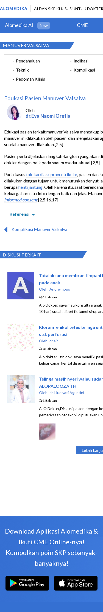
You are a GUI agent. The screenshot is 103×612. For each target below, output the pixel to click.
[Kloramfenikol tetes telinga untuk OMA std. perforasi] (21, 349)
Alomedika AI (19, 25)
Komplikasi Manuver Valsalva (39, 229)
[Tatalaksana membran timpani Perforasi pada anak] (20, 297)
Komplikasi (84, 69)
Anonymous (59, 289)
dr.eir (53, 340)
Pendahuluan (28, 60)
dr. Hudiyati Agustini (66, 392)
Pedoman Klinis (30, 78)
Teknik (22, 69)
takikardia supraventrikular (51, 174)
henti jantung (30, 187)
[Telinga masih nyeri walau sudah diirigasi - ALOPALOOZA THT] (21, 401)
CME (82, 25)
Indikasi (81, 60)
